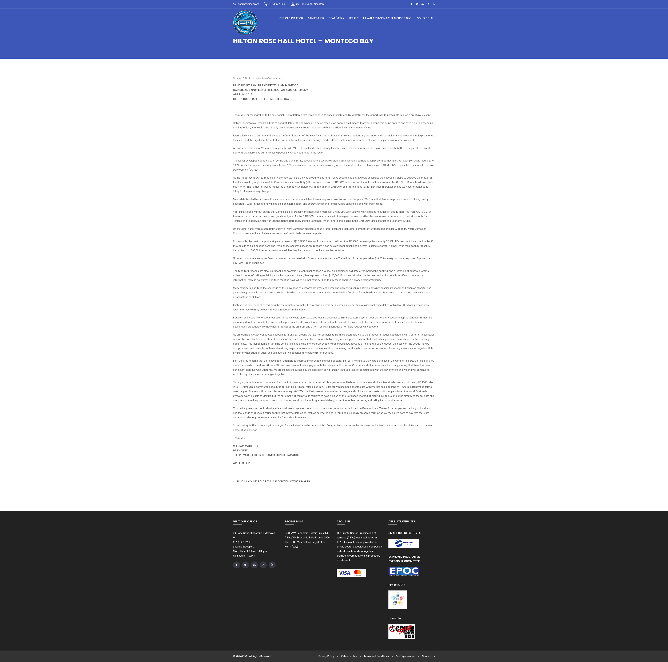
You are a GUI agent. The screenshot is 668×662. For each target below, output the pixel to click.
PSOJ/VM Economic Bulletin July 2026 (307, 533)
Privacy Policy (326, 656)
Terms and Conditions (376, 656)
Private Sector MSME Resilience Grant (387, 18)
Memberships (316, 18)
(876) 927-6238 (277, 4)
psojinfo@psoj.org (248, 4)
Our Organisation (291, 18)
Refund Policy (349, 656)
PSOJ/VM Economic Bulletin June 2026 (307, 537)
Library (353, 18)
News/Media (336, 18)
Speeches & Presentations (269, 78)
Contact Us (425, 18)
